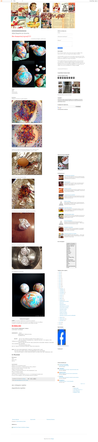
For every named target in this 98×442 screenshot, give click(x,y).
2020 (60, 273)
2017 (60, 278)
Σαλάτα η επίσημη (67, 201)
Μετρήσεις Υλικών (76, 392)
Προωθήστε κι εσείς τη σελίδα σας (63, 345)
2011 (60, 287)
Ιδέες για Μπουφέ (76, 391)
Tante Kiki (61, 376)
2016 (60, 280)
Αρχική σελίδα (32, 419)
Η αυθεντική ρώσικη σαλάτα (69, 214)
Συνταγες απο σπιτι (61, 328)
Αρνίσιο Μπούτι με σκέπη (64, 301)
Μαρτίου (61, 317)
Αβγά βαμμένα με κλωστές (21, 380)
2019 (60, 275)
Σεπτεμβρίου (62, 292)
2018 (60, 276)
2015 (60, 281)
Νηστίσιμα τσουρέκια (63, 313)
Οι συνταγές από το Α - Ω (77, 389)
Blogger (52, 438)
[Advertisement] (63, 132)
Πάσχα (27, 380)
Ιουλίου (61, 295)
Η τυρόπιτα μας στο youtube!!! (69, 194)
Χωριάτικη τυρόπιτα (67, 188)
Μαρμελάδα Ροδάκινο (68, 207)
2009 (60, 324)
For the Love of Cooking (63, 364)
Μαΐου (61, 298)
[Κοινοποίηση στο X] (33, 378)
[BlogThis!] (31, 378)
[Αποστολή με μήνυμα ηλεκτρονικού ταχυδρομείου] (30, 378)
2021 (60, 272)
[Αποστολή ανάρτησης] (28, 378)
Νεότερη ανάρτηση (15, 419)
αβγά (16, 380)
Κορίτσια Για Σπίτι (62, 372)
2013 (60, 284)
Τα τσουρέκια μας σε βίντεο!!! (69, 175)
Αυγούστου (62, 293)
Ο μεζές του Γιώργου (63, 312)
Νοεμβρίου (62, 289)
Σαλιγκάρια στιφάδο (63, 309)
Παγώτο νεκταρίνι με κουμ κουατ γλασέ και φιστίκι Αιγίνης (68, 373)
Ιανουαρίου (62, 320)
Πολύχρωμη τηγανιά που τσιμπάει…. (70, 233)
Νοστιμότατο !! (61, 380)
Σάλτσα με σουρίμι (63, 310)
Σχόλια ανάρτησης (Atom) (21, 421)
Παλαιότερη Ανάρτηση (51, 419)
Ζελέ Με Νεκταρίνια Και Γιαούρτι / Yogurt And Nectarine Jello (68, 369)
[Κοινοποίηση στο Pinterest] (35, 378)
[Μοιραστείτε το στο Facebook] (34, 378)
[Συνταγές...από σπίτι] (62, 344)
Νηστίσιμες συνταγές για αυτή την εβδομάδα (67, 315)
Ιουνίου (61, 296)
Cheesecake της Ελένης (64, 307)
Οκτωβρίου (62, 290)
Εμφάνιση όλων (83, 383)
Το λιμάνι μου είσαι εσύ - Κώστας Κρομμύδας (66, 381)
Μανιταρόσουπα (63, 304)
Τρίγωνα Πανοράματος (68, 220)
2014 (60, 283)
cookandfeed (61, 368)
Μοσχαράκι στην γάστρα (68, 227)
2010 (60, 322)
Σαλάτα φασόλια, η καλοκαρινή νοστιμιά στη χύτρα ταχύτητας (69, 377)
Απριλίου (61, 300)
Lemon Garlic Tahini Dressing (64, 365)
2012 (60, 286)
